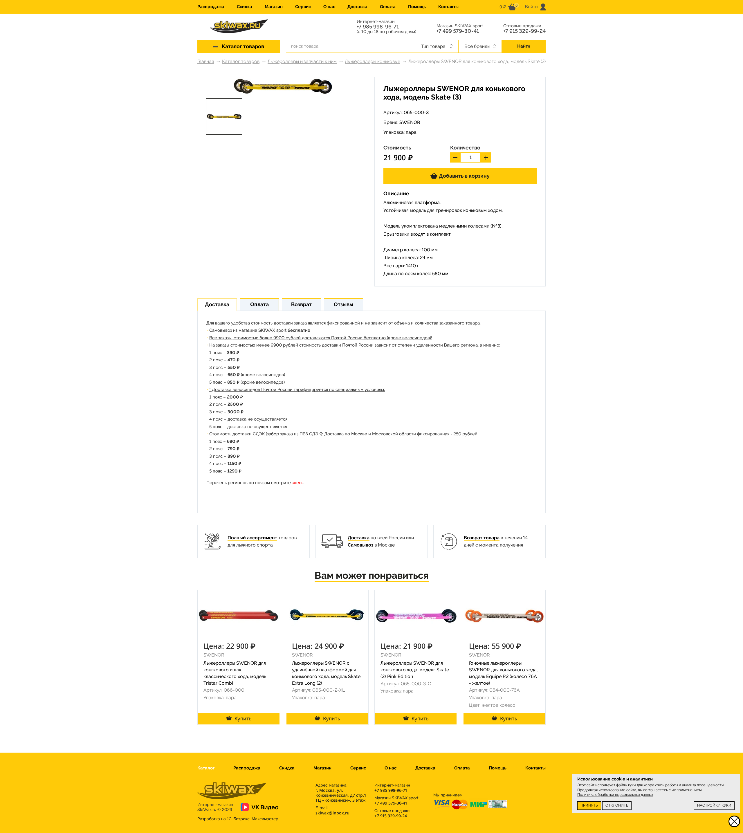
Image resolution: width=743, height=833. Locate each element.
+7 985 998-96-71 (378, 27)
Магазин (274, 6)
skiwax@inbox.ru (332, 813)
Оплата (388, 6)
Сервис (303, 6)
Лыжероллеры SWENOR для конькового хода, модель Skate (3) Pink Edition (414, 669)
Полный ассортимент (252, 537)
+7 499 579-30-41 (458, 31)
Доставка (357, 6)
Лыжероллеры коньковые (372, 61)
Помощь (417, 6)
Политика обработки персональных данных (615, 794)
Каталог (205, 768)
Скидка (244, 6)
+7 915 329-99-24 (524, 31)
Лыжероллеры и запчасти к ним (302, 61)
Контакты (448, 6)
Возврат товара (481, 537)
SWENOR (409, 122)
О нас (329, 6)
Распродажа (210, 6)
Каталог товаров (240, 61)
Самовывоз (360, 545)
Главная (205, 61)
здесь (297, 482)
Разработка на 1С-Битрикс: (237, 818)
